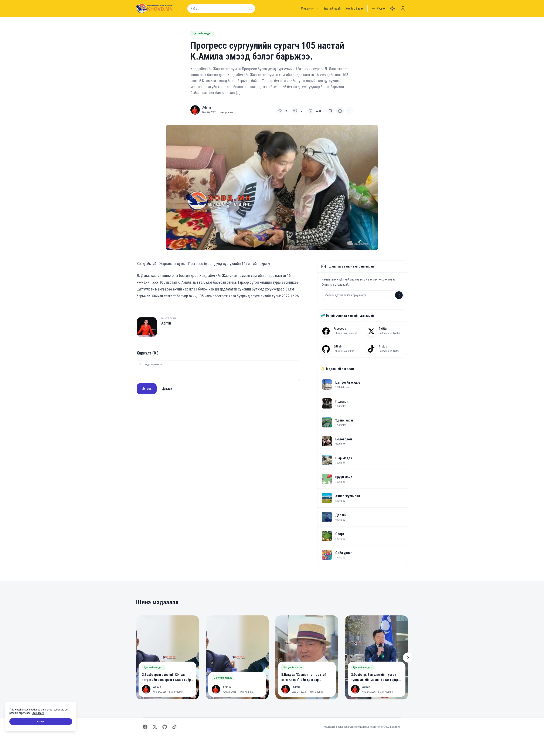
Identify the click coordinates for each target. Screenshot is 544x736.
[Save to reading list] (330, 111)
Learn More (38, 713)
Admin (206, 107)
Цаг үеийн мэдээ (202, 33)
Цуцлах (167, 389)
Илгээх (147, 389)
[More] (340, 111)
